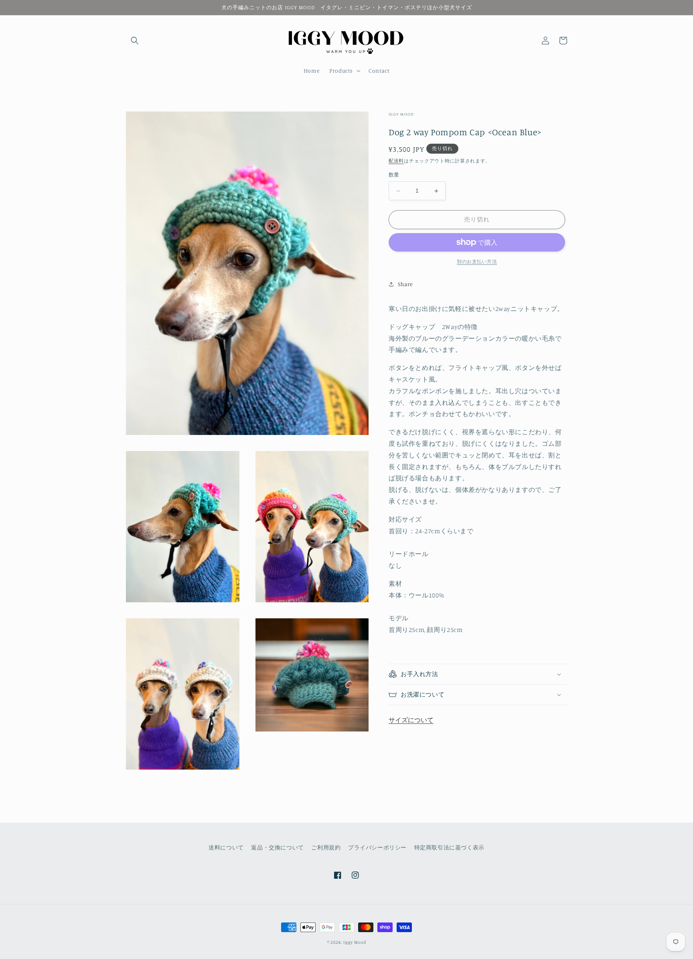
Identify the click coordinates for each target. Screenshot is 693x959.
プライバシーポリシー (377, 847)
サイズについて (411, 720)
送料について (226, 847)
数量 (394, 175)
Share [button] (405, 283)
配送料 (396, 161)
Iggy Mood (354, 942)
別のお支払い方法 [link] (477, 261)
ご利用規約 (325, 847)
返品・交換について (277, 847)
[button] (135, 40)
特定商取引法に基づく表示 (449, 847)
